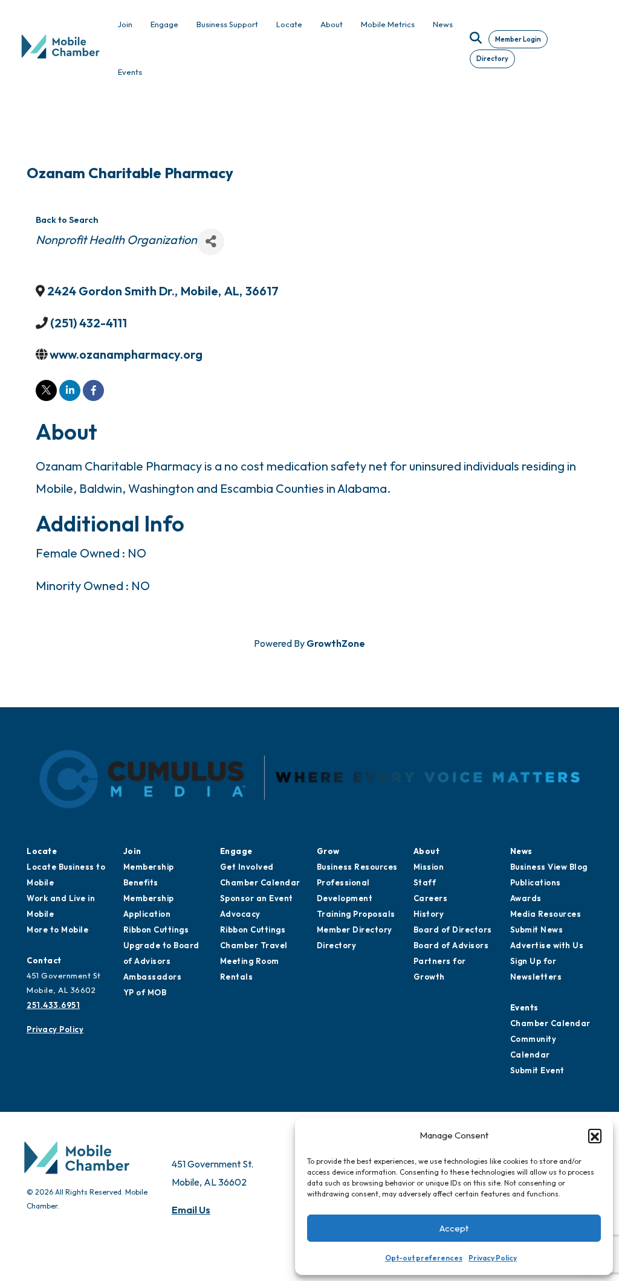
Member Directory (354, 929)
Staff (424, 882)
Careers (430, 898)
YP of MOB (145, 992)
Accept (453, 1228)
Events (524, 1007)
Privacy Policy (492, 1257)
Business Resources (357, 867)
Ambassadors (152, 976)
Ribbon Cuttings (156, 929)
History (428, 914)
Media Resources (546, 914)
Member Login (518, 39)
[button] (595, 1135)
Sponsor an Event (256, 898)
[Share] (210, 241)
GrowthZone (335, 643)
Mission (428, 867)
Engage (236, 851)
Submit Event (537, 1070)
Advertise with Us (547, 945)
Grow (328, 851)
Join (132, 851)
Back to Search (67, 219)
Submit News (536, 929)
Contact (44, 960)
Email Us (191, 1210)
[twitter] (46, 390)
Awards (526, 898)
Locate (42, 851)
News (521, 851)
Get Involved (247, 867)
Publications (535, 882)
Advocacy (240, 914)
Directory (492, 58)
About (426, 851)
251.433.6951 (53, 1005)
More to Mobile (57, 929)
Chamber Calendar (260, 882)
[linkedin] (69, 390)
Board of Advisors (451, 945)
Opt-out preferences (423, 1257)
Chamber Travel (254, 945)
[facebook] (93, 390)
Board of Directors (452, 929)
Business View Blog (549, 867)
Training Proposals (356, 914)
